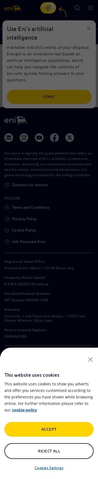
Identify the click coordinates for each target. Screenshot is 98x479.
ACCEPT (49, 429)
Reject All (49, 451)
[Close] (90, 359)
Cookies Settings (49, 468)
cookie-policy (24, 410)
